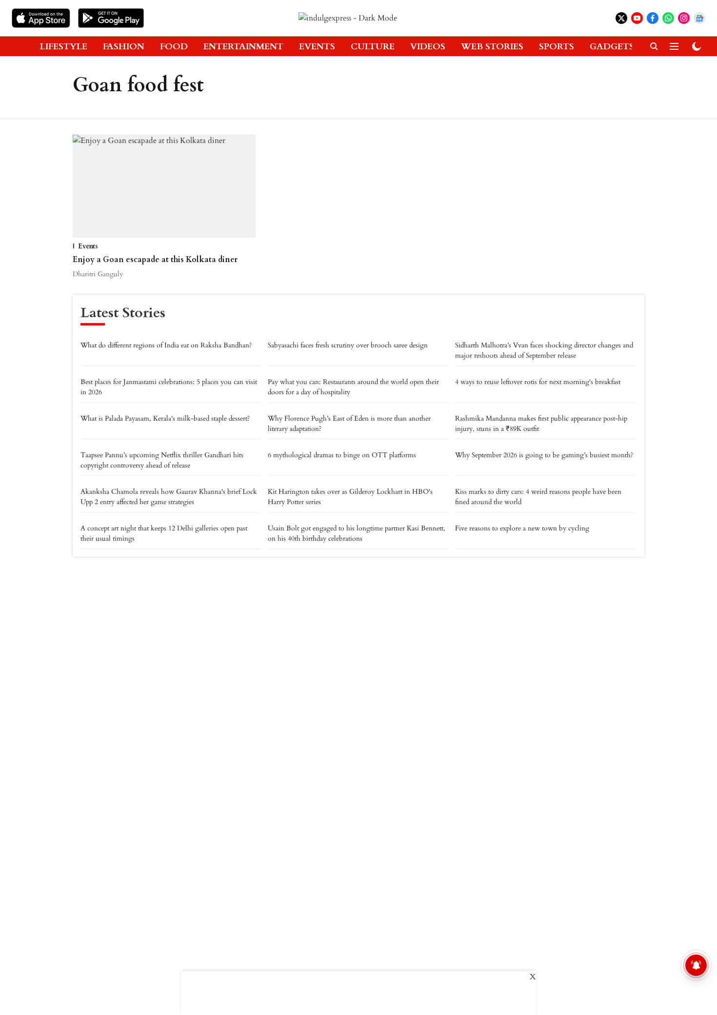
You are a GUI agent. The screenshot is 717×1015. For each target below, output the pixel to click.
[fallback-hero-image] (164, 186)
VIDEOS (427, 47)
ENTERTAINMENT (243, 47)
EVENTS (317, 47)
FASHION (123, 47)
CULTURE (373, 47)
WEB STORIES (492, 47)
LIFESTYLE (63, 47)
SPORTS (556, 47)
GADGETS (612, 47)
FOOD (174, 47)
